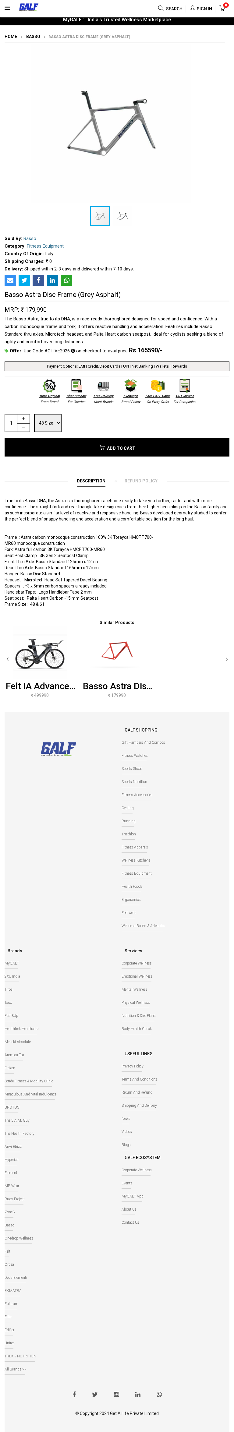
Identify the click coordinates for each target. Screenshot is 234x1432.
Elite (8, 1317)
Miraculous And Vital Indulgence (30, 1094)
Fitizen (10, 1068)
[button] (212, 49)
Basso (32, 36)
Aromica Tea (14, 1055)
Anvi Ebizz (13, 1147)
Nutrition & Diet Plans (139, 1016)
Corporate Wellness (137, 963)
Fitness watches (135, 755)
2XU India (12, 976)
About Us (129, 1209)
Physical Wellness (136, 1002)
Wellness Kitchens (136, 860)
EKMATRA (13, 1291)
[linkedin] (137, 1395)
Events (127, 1183)
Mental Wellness (134, 989)
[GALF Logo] (28, 6)
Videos (127, 1132)
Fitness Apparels (135, 847)
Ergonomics (131, 900)
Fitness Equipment (45, 246)
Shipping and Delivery (139, 1105)
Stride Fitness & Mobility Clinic (29, 1081)
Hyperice (11, 1160)
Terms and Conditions (139, 1079)
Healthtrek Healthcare (21, 1029)
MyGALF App (133, 1196)
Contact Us (130, 1222)
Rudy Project (15, 1199)
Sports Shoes (132, 769)
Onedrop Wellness (19, 1238)
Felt (7, 1251)
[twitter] (95, 1395)
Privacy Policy (133, 1066)
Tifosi (9, 989)
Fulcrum (11, 1304)
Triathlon (129, 834)
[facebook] (74, 1395)
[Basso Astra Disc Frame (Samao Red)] (117, 652)
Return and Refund (137, 1092)
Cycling (128, 808)
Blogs (126, 1145)
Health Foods (132, 886)
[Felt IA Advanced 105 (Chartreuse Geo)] (40, 652)
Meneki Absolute (18, 1042)
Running (129, 821)
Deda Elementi (16, 1277)
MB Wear (12, 1186)
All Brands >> (16, 1369)
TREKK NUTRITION (20, 1356)
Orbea (9, 1264)
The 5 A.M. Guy (17, 1120)
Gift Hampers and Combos (143, 742)
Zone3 (10, 1212)
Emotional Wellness (137, 976)
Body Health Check (137, 1029)
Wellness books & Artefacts (143, 926)
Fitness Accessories (137, 795)
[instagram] (116, 1395)
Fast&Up (11, 1016)
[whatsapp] (159, 1395)
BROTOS (12, 1107)
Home (11, 36)
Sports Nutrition (134, 782)
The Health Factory (19, 1133)
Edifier (9, 1330)
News (126, 1118)
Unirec (10, 1343)
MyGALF (12, 963)
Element (11, 1173)
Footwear (129, 913)
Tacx (8, 1002)
